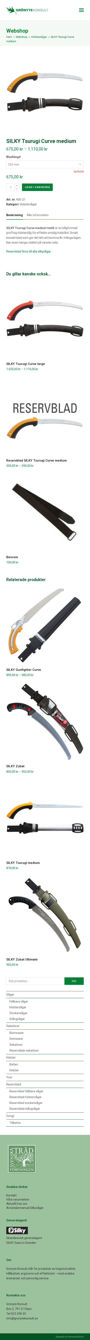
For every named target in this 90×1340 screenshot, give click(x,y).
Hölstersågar (28, 204)
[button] (81, 10)
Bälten (13, 1064)
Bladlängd (13, 157)
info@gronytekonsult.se (22, 1318)
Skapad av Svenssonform (70, 1336)
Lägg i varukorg (37, 187)
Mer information (38, 215)
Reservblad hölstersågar (25, 1097)
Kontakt (11, 1195)
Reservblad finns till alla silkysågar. (28, 251)
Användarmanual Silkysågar (25, 1207)
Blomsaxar (16, 1033)
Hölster (11, 1057)
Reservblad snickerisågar (25, 1103)
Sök (74, 981)
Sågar (10, 994)
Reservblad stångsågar (24, 1108)
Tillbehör (15, 1122)
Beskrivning (14, 215)
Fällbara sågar (18, 1001)
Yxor (9, 1077)
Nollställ (79, 171)
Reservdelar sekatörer (24, 1050)
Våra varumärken (17, 1199)
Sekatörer (12, 1026)
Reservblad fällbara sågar (26, 1091)
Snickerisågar (18, 1013)
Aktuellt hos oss (16, 1203)
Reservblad (13, 1084)
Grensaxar (16, 1038)
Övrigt (10, 1116)
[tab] (14, 215)
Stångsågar (17, 1019)
